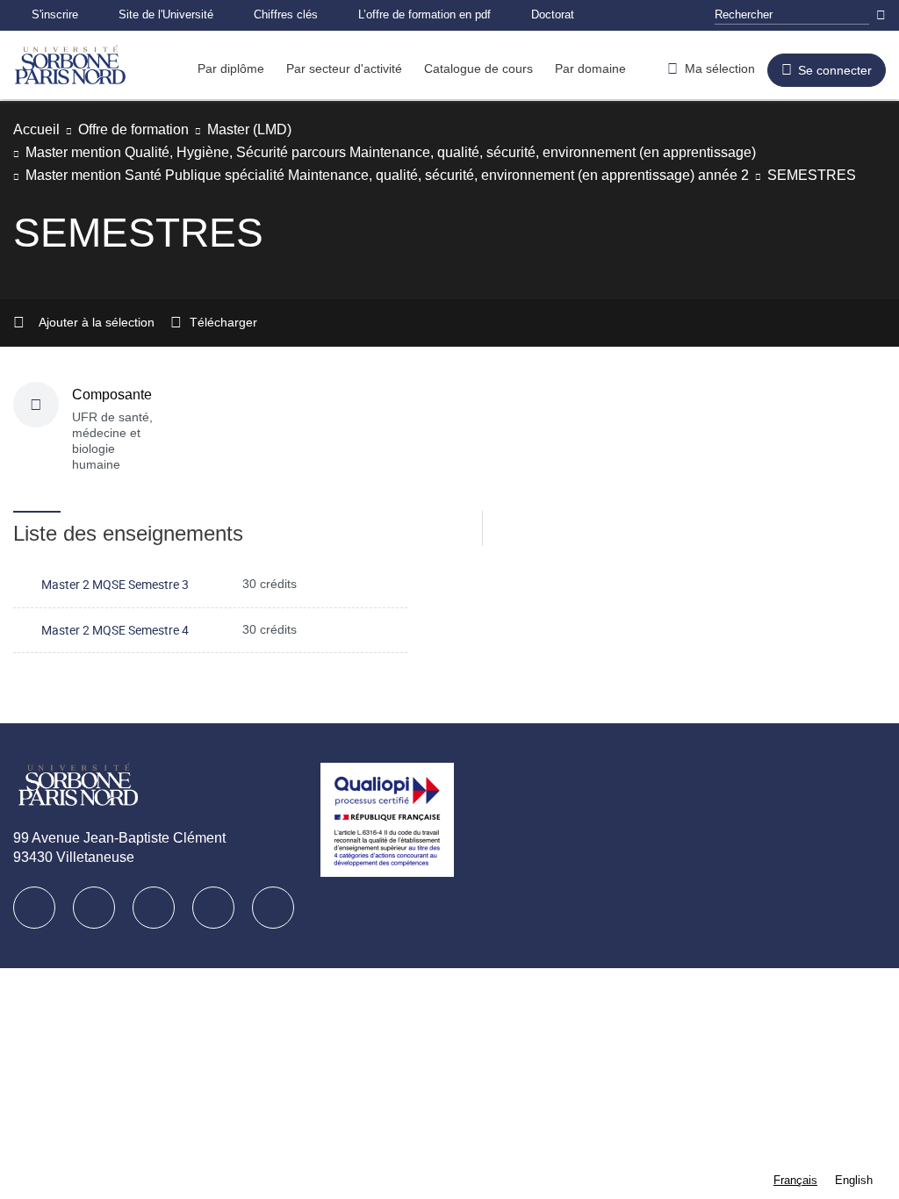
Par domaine (621, 75)
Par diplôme (234, 75)
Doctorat (602, 14)
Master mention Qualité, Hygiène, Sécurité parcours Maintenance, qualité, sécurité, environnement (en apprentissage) (428, 152)
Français (793, 1180)
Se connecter (836, 71)
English (853, 1180)
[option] (852, 1180)
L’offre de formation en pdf (463, 14)
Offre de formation (146, 129)
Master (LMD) (274, 129)
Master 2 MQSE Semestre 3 (115, 584)
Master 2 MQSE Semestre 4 (115, 629)
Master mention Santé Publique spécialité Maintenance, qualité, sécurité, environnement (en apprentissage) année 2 (423, 175)
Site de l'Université (181, 14)
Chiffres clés (311, 14)
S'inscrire (59, 14)
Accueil (38, 129)
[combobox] (793, 1180)
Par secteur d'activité (357, 75)
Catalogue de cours (502, 75)
